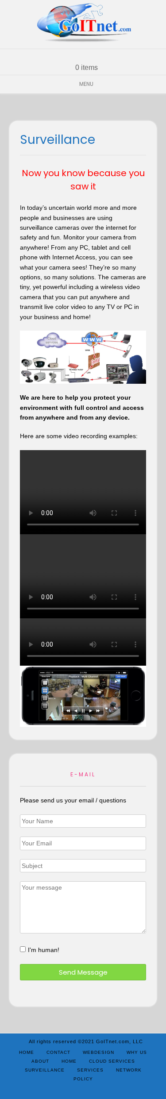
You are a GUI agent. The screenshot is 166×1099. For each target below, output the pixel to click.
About (40, 1061)
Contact (58, 1052)
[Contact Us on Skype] (78, 56)
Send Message (83, 972)
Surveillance (45, 1070)
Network (129, 1070)
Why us (137, 1052)
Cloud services (112, 1061)
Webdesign (98, 1052)
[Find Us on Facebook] (88, 56)
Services (90, 1070)
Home (26, 1052)
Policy (83, 1078)
